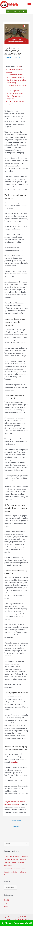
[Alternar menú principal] (29, 4)
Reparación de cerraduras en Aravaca (15, 869)
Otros (5, 903)
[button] (16, 11)
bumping (14, 762)
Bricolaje (6, 900)
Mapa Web (7, 917)
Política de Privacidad (20, 919)
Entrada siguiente (17, 826)
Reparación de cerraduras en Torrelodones (16, 856)
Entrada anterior (16, 820)
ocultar (19, 66)
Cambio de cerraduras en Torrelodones (15, 859)
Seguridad (9, 57)
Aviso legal (16, 917)
